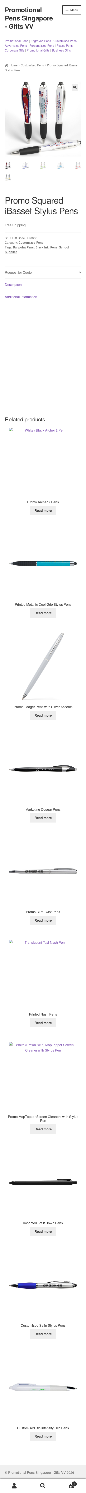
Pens (53, 247)
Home (14, 65)
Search (43, 1486)
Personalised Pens (41, 45)
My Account (14, 1486)
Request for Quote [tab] (18, 272)
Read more (43, 510)
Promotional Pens (16, 41)
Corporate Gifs (14, 50)
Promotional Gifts (38, 50)
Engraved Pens (41, 41)
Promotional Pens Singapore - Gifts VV (29, 18)
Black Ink (42, 247)
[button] (75, 87)
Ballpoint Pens (23, 247)
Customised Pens (65, 41)
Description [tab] (13, 284)
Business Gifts (61, 50)
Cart (66, 1482)
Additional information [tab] (21, 296)
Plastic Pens (65, 45)
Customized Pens (32, 65)
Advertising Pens (16, 45)
